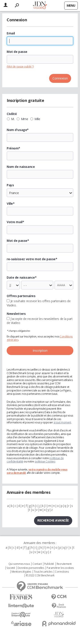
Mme (24, 119)
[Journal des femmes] (21, 597)
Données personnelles (31, 568)
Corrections (62, 571)
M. (12, 119)
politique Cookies (45, 461)
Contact (37, 564)
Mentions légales (21, 571)
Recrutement (64, 564)
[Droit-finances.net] (59, 606)
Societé (10, 568)
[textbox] (40, 211)
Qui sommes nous (19, 564)
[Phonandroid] (59, 623)
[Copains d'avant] (21, 614)
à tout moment (62, 422)
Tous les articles (43, 571)
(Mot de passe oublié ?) (20, 66)
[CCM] (59, 597)
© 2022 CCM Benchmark (40, 575)
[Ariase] (21, 623)
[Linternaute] (21, 606)
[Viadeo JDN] (59, 614)
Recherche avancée (53, 520)
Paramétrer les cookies (60, 568)
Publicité (49, 564)
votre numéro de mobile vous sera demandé (37, 471)
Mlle (37, 119)
